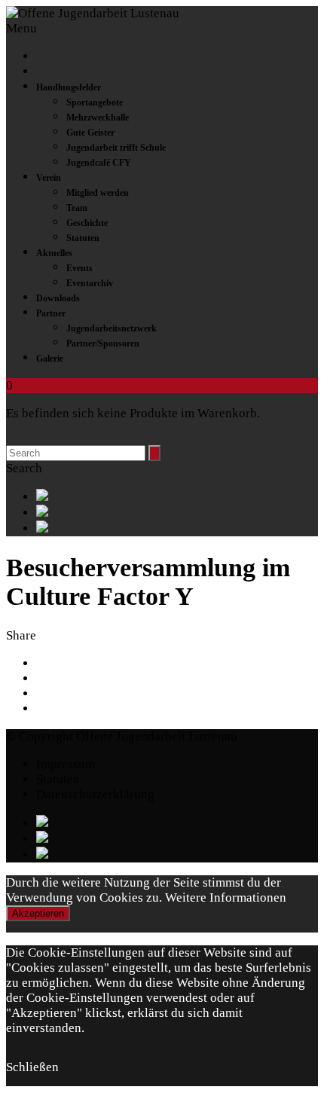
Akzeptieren (38, 913)
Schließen (32, 1067)
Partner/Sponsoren (102, 343)
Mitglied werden (97, 193)
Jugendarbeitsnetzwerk (111, 328)
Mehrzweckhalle (97, 117)
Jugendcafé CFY (98, 162)
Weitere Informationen (225, 897)
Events (79, 268)
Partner (51, 313)
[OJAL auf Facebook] (177, 497)
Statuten (82, 238)
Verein (48, 177)
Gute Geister (90, 132)
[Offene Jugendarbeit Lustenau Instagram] (177, 528)
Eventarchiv (89, 283)
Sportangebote (94, 102)
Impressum (65, 764)
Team (76, 208)
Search (24, 468)
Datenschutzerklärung (95, 794)
